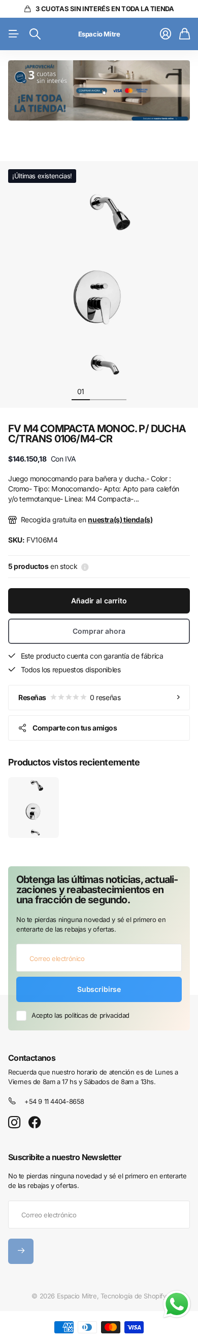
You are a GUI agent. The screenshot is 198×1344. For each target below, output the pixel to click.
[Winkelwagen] (184, 34)
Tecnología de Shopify (134, 1296)
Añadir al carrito (99, 600)
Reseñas (69, 697)
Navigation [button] (13, 34)
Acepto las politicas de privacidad (80, 1015)
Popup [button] (85, 566)
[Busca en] (35, 34)
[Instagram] (14, 1123)
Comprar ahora (99, 631)
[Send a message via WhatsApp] (177, 1304)
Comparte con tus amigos (74, 727)
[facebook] (34, 1123)
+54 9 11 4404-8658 (54, 1101)
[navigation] (99, 391)
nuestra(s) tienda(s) (120, 519)
